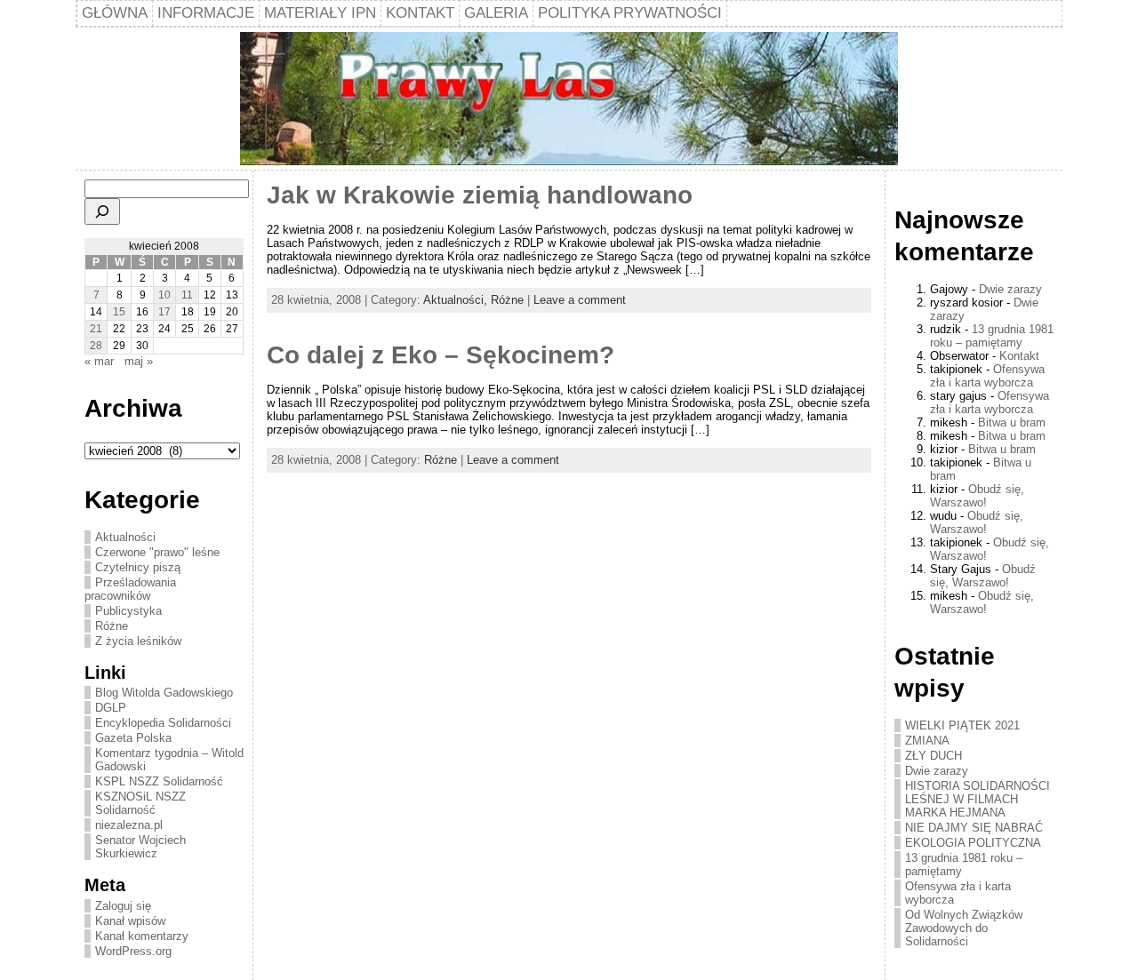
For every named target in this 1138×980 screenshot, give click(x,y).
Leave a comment (579, 300)
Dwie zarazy (1010, 289)
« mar (99, 361)
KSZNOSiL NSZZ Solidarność (140, 803)
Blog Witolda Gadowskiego (164, 692)
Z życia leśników (138, 641)
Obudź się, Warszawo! (977, 495)
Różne (111, 626)
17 (164, 312)
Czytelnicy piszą (137, 567)
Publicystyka (128, 610)
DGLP (110, 707)
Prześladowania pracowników (130, 589)
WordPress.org (133, 951)
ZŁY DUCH (933, 755)
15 (119, 312)
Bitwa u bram (1012, 422)
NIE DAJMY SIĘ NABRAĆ (974, 827)
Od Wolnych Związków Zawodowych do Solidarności (963, 928)
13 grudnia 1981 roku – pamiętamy (992, 336)
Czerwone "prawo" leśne (157, 552)
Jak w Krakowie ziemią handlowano (480, 195)
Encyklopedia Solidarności (163, 722)
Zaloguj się (123, 905)
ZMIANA (927, 740)
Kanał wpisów (130, 921)
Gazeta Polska (133, 738)
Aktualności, (457, 300)
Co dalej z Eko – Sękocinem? (440, 355)
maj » (138, 361)
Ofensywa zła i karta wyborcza (987, 376)
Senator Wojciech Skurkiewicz (140, 846)
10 (164, 295)
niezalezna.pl (129, 825)
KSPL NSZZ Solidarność (159, 781)
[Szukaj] (102, 211)
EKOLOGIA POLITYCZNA (973, 842)
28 (96, 345)
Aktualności (125, 537)
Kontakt (1019, 356)
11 (187, 295)
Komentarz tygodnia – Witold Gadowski (169, 759)
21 (96, 328)
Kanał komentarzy (141, 936)
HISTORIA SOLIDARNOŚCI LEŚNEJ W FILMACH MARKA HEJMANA (977, 799)
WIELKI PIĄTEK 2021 (962, 725)
